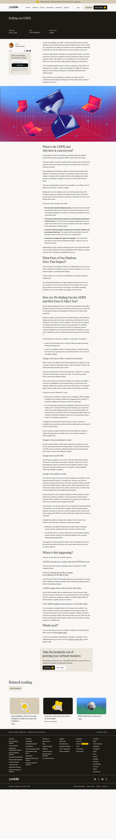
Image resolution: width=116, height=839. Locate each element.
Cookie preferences (79, 786)
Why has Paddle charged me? (17, 732)
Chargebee (96, 749)
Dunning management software (15, 770)
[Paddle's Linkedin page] (95, 779)
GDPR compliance (64, 751)
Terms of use (90, 786)
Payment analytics (14, 762)
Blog (43, 744)
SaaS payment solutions (15, 759)
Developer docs (63, 744)
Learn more (77, 1)
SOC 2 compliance (64, 749)
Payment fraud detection (16, 757)
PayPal (95, 769)
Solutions (35, 7)
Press (77, 746)
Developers (50, 7)
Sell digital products (31, 744)
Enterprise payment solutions (31, 763)
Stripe (94, 741)
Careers (82, 744)
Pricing (42, 7)
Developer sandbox (64, 746)
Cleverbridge (97, 764)
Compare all (96, 771)
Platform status (102, 732)
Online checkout (13, 745)
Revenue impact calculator (47, 755)
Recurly (95, 756)
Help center (62, 741)
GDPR (77, 68)
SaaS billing (29, 741)
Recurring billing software (13, 742)
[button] (89, 7)
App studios (29, 756)
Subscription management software (15, 749)
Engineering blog (47, 746)
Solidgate (95, 759)
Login (78, 7)
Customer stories (47, 751)
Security (105, 786)
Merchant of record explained (36, 732)
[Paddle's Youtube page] (102, 779)
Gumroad (95, 766)
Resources (58, 7)
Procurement (79, 751)
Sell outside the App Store (31, 752)
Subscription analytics (15, 767)
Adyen (95, 751)
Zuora (94, 754)
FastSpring (96, 746)
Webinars (45, 749)
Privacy (98, 786)
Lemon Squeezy (97, 744)
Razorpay (95, 761)
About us (78, 741)
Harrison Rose (20, 46)
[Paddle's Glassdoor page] (106, 779)
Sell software (29, 746)
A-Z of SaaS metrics (48, 758)
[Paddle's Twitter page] (99, 779)
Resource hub (46, 741)
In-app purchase (13, 764)
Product (28, 7)
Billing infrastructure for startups (32, 759)
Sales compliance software (14, 753)
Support (66, 7)
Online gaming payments (33, 749)
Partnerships (79, 749)
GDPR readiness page (60, 632)
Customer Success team (75, 639)
